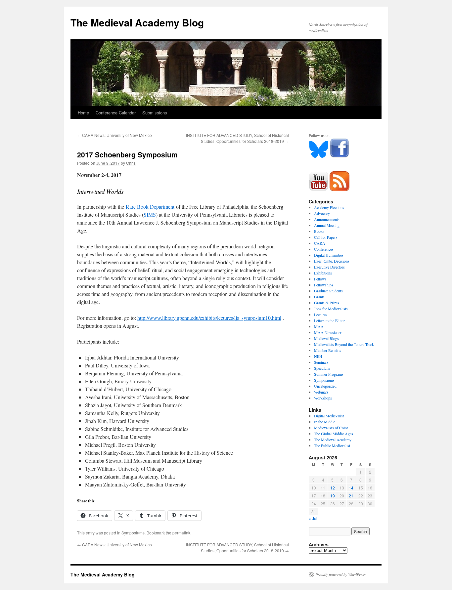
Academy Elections (329, 207)
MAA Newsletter (327, 332)
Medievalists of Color (331, 427)
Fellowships (323, 284)
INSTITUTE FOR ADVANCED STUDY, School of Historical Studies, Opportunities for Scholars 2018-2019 (237, 138)
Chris (131, 163)
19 (332, 495)
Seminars (321, 362)
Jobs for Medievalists (331, 308)
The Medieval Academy (332, 439)
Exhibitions (323, 272)
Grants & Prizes (326, 302)
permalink (181, 532)
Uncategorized (325, 386)
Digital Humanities (328, 255)
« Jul (313, 518)
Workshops (323, 397)
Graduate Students (328, 290)
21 (351, 495)
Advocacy (322, 213)
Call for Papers (326, 237)
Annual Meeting (326, 225)
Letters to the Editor (329, 320)
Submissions (154, 112)
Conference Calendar (116, 112)
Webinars (321, 392)
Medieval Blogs (326, 338)
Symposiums (133, 532)
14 (351, 487)
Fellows (320, 278)
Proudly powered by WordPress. (341, 574)
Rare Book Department (150, 206)
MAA (319, 326)
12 (332, 487)
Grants (319, 296)
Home (83, 112)
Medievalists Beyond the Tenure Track (344, 344)
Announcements (326, 219)
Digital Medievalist (329, 415)
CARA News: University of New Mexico (114, 135)
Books (319, 231)
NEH (318, 356)
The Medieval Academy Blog (137, 22)
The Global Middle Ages (333, 433)
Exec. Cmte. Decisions (331, 261)
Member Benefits (327, 350)
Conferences (324, 249)
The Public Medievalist (332, 445)
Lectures (320, 314)
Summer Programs (328, 374)
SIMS (150, 214)
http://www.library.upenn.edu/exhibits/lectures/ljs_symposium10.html (209, 317)
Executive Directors (329, 267)
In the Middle (324, 421)
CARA (319, 243)
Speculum (322, 368)
